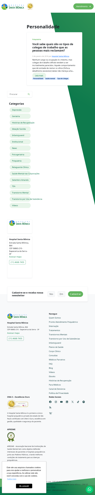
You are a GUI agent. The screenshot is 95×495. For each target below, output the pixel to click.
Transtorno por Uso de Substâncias (64, 338)
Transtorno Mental (20, 192)
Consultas (53, 355)
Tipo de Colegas (62, 79)
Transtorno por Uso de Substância (21, 199)
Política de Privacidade (59, 393)
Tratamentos (54, 330)
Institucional (17, 141)
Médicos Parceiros (57, 359)
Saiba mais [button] (11, 479)
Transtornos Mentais (58, 334)
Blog (51, 368)
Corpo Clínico (55, 351)
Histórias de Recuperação (21, 122)
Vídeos (15, 205)
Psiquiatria (36, 39)
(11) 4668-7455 (17, 262)
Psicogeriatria (18, 154)
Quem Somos (55, 318)
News (14, 148)
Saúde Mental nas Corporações (21, 173)
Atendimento (82, 6)
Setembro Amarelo (20, 180)
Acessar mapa (15, 256)
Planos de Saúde (56, 347)
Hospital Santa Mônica (60, 56)
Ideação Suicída (19, 129)
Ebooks (52, 376)
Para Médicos (55, 384)
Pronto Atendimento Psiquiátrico (63, 322)
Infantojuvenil (18, 135)
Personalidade (38, 79)
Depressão (17, 110)
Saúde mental (50, 79)
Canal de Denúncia (57, 389)
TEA (13, 186)
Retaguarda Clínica (20, 167)
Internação (54, 326)
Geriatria (16, 116)
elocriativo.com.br (59, 490)
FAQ (50, 364)
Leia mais (39, 75)
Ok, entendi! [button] (24, 486)
